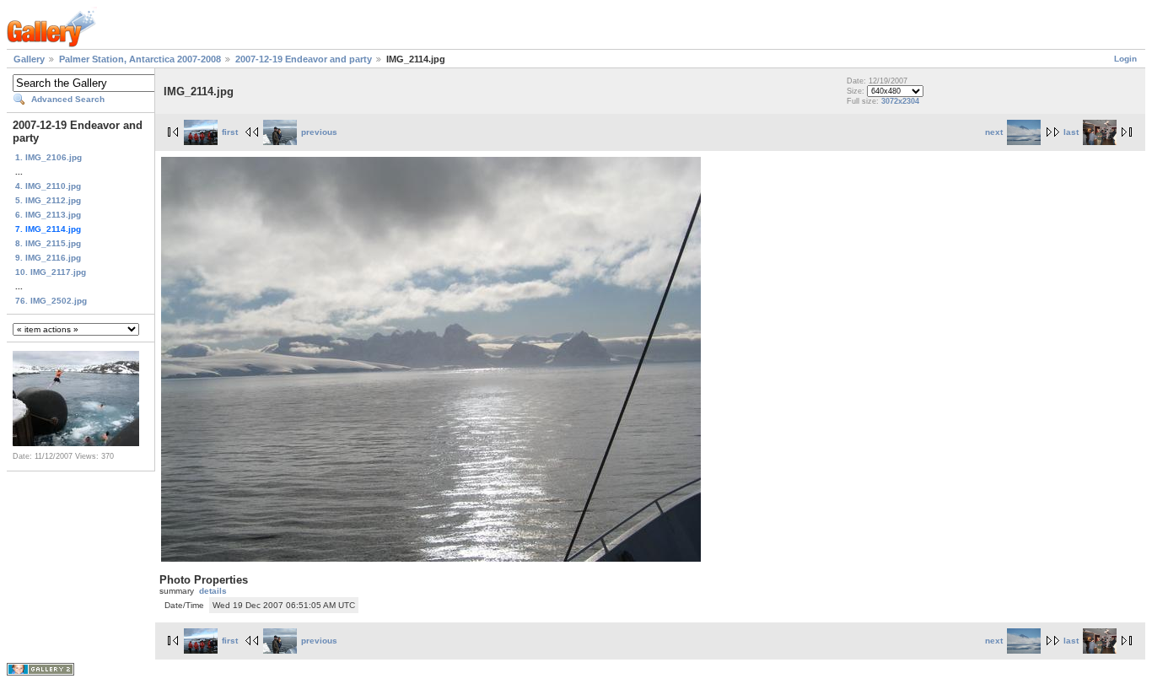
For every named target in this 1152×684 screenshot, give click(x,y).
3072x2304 (900, 101)
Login (1125, 58)
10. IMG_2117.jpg (50, 272)
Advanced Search (68, 99)
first (230, 132)
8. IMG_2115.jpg (48, 243)
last (1071, 132)
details (213, 590)
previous (319, 132)
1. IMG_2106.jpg (48, 157)
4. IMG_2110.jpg (48, 186)
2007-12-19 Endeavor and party (303, 59)
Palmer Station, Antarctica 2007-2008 (140, 59)
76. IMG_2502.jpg (51, 300)
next (994, 132)
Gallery (29, 59)
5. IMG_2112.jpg (48, 200)
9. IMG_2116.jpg (48, 257)
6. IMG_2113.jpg (48, 214)
